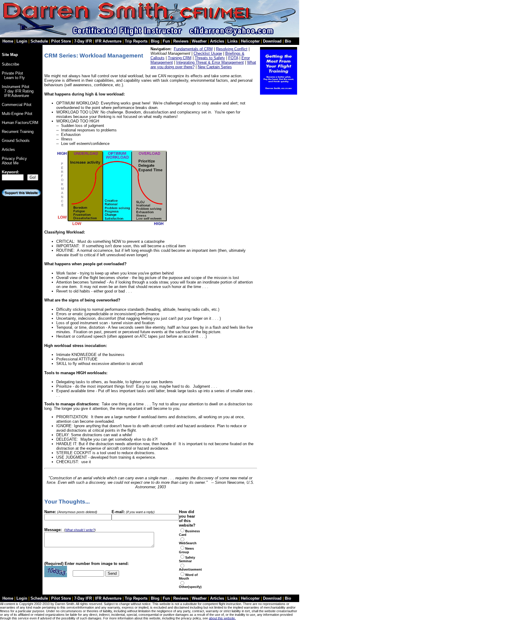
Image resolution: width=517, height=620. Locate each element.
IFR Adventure (16, 95)
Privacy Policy (14, 158)
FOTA (233, 58)
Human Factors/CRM (20, 122)
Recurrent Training (18, 131)
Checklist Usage (208, 53)
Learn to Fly (14, 77)
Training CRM (179, 58)
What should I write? (80, 530)
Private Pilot (12, 73)
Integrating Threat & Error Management (210, 62)
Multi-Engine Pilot (17, 113)
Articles (8, 149)
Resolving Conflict (231, 49)
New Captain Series (215, 67)
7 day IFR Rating (19, 91)
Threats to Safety (210, 58)
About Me (10, 163)
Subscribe (10, 64)
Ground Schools (16, 140)
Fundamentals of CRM (193, 49)
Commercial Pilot (16, 104)
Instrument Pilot (15, 86)
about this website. (222, 618)
